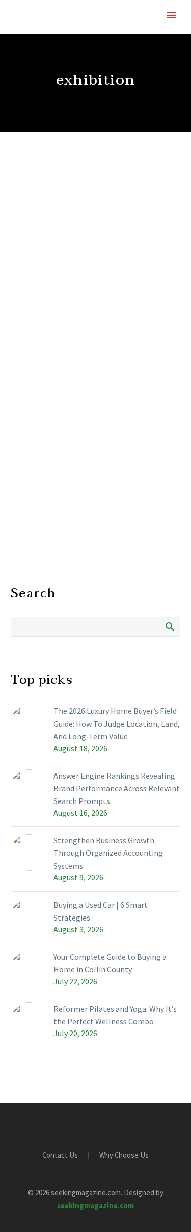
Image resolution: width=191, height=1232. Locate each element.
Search (169, 626)
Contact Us (60, 1155)
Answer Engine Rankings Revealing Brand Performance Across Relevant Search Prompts (116, 788)
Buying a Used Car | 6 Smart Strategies (100, 911)
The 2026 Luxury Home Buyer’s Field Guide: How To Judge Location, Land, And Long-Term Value (116, 723)
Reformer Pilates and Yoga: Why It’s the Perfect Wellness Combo (115, 1015)
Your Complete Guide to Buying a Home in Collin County (110, 963)
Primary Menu (171, 15)
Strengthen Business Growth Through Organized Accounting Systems (108, 853)
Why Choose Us (124, 1155)
